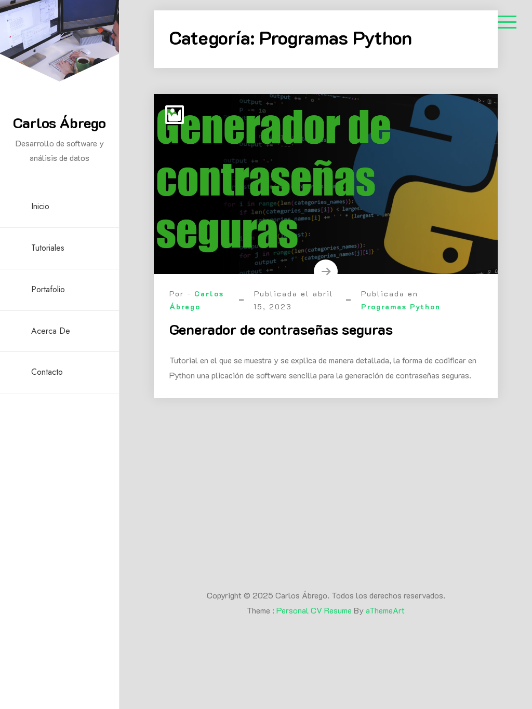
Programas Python (401, 306)
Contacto (47, 372)
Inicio (40, 206)
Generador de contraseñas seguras (281, 329)
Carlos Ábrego (59, 122)
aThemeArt (385, 610)
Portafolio (48, 289)
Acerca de (50, 331)
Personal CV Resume (314, 610)
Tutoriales (47, 248)
